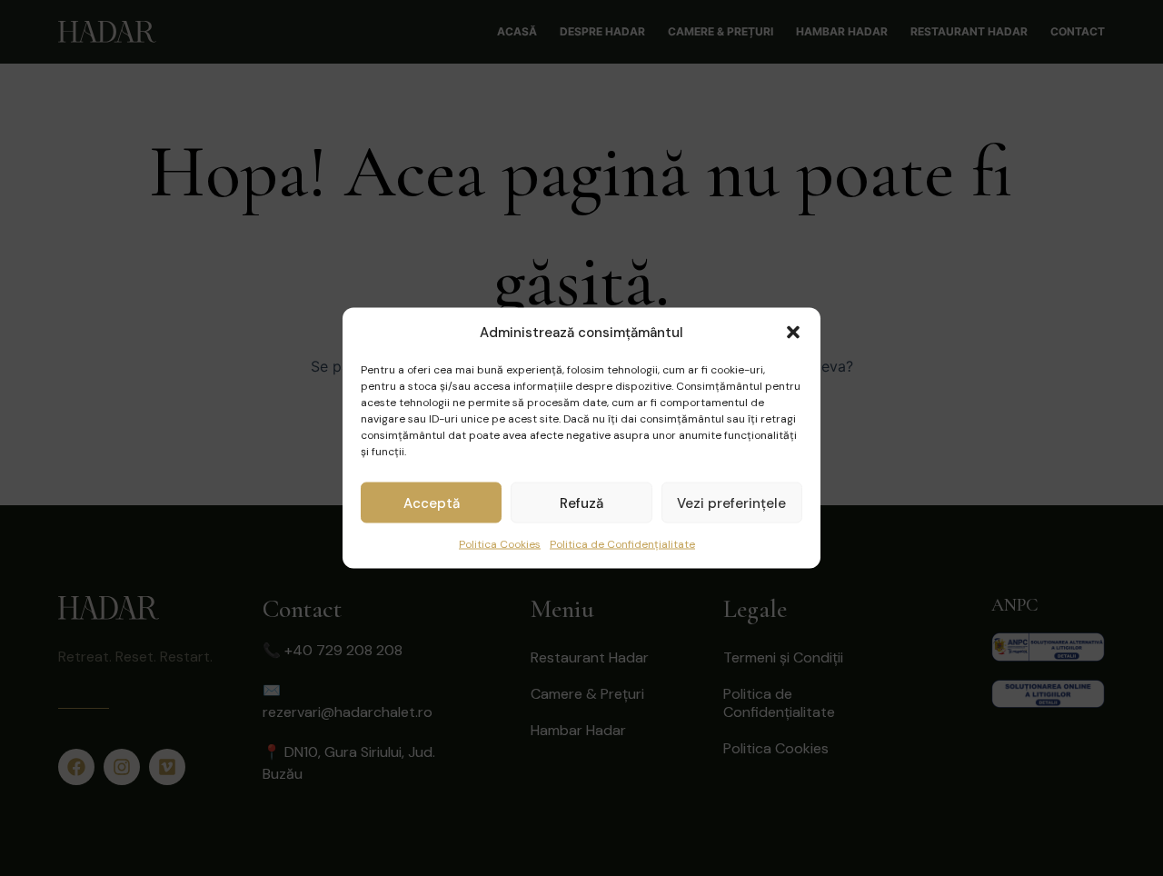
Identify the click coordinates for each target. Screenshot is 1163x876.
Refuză (581, 502)
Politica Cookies (500, 544)
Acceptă (431, 502)
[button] (793, 333)
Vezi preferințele (731, 502)
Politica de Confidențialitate (622, 544)
